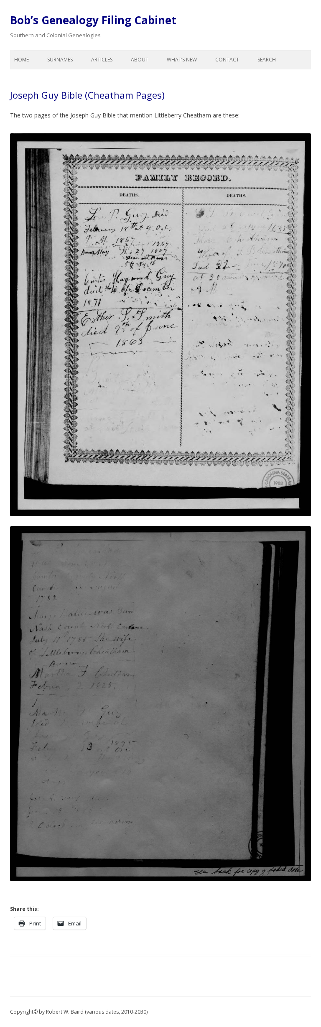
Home (21, 59)
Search (266, 59)
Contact (227, 59)
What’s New (182, 59)
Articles (101, 59)
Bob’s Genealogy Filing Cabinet (93, 20)
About (139, 59)
